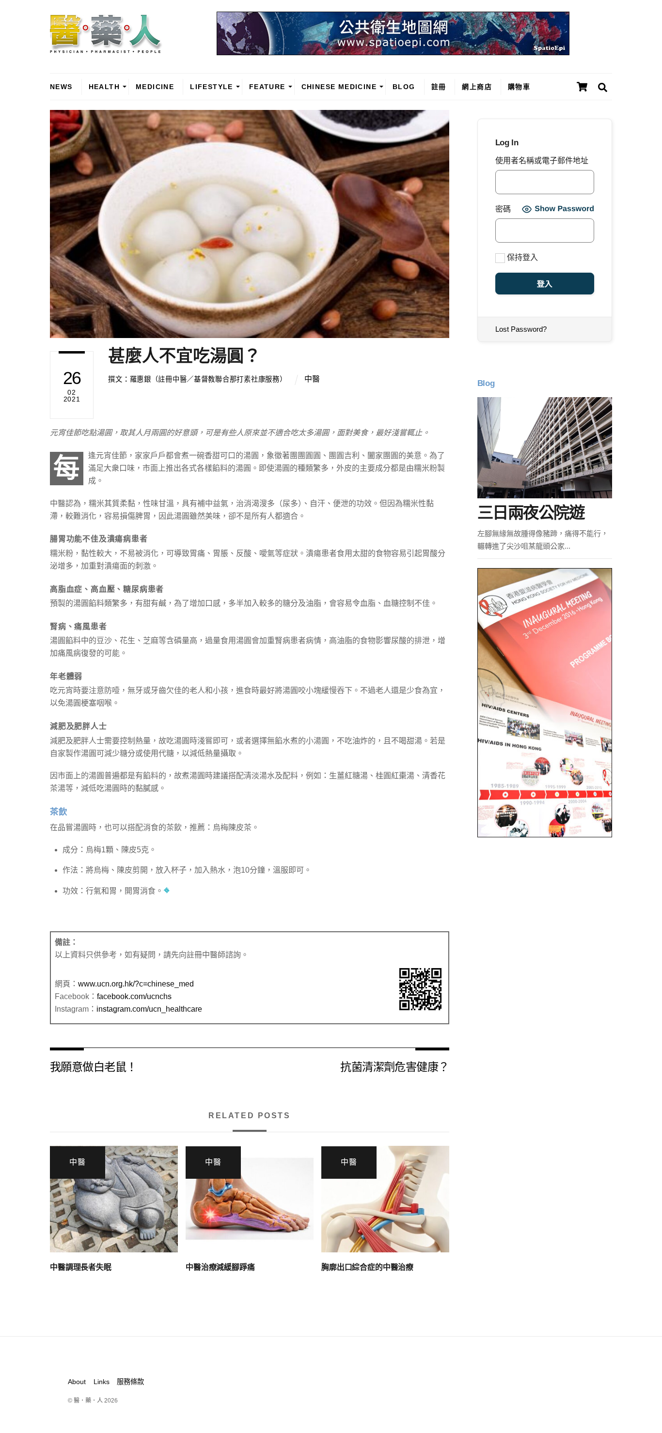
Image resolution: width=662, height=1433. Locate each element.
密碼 (503, 209)
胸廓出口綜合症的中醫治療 (367, 1267)
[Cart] (582, 86)
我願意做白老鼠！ (93, 1066)
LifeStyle (211, 87)
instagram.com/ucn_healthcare (149, 1009)
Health (104, 87)
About (77, 1382)
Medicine (155, 87)
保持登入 (521, 257)
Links (102, 1382)
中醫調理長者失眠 (80, 1267)
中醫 (312, 379)
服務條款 (130, 1382)
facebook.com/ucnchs (134, 996)
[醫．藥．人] (106, 48)
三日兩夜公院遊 (530, 513)
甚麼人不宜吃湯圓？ (184, 355)
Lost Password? (521, 329)
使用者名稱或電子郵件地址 (541, 160)
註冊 (438, 87)
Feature (267, 87)
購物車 (519, 87)
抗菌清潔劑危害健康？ (394, 1066)
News (61, 87)
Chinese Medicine (339, 87)
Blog (404, 87)
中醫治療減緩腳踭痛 (220, 1267)
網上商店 (477, 87)
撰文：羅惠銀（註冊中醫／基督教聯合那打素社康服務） (197, 379)
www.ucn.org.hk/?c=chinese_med (136, 984)
